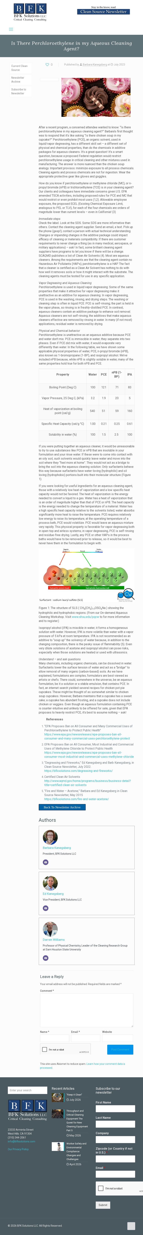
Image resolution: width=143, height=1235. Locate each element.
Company (102, 1133)
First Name (103, 1102)
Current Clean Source (19, 68)
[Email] (45, 862)
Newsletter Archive (17, 79)
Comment (47, 990)
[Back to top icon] (131, 1226)
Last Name (103, 1117)
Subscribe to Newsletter (18, 91)
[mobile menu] (11, 29)
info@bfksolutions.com (21, 1141)
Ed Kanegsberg (53, 894)
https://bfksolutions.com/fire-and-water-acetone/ (76, 799)
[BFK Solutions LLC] (30, 12)
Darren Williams (54, 940)
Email (100, 1168)
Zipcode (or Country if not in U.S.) (114, 1150)
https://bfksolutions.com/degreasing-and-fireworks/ (78, 771)
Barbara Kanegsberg (95, 64)
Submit (103, 1205)
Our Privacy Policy (18, 1149)
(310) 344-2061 (17, 1137)
